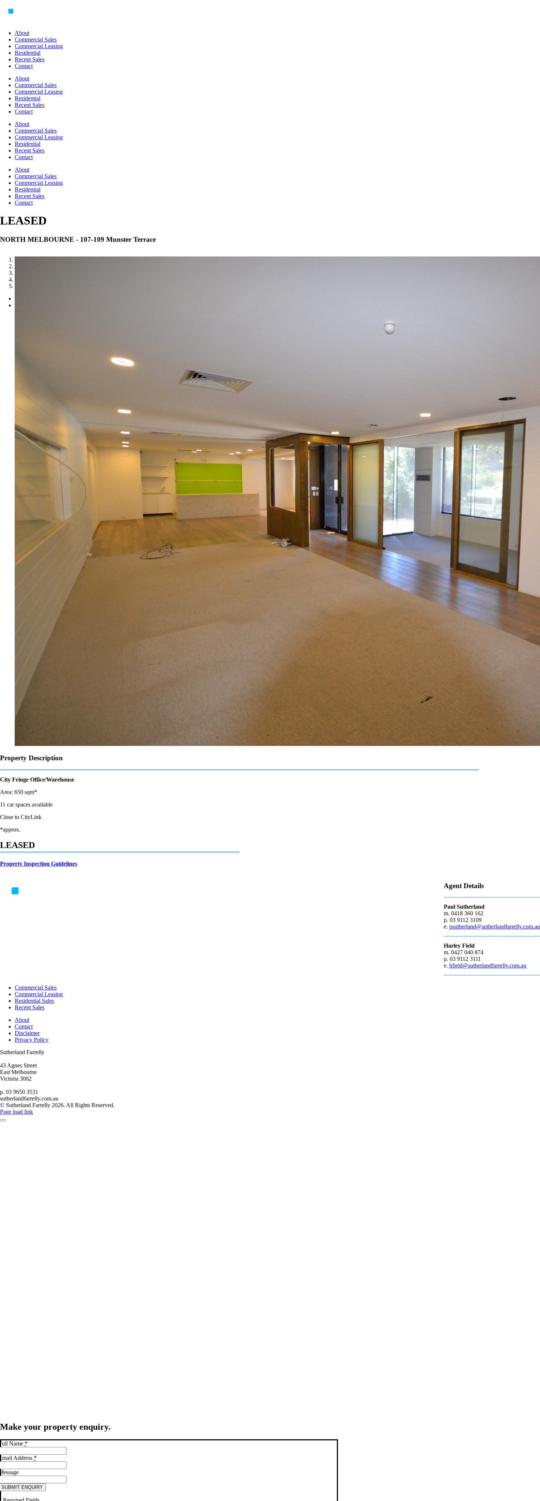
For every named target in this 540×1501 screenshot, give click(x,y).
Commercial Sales (36, 987)
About (22, 1020)
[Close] (3, 1120)
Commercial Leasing (39, 994)
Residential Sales (34, 1001)
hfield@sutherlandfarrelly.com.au (487, 965)
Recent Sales (29, 1007)
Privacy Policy (31, 1040)
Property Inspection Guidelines (38, 864)
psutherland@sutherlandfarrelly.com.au (494, 926)
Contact (24, 1026)
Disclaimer (27, 1033)
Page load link (16, 1112)
